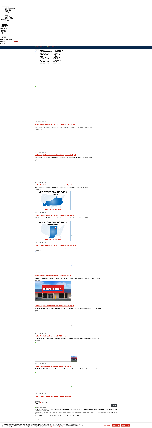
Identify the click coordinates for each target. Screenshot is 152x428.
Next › (44, 402)
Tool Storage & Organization (11, 13)
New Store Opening (9, 18)
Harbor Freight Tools (47, 415)
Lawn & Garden (8, 10)
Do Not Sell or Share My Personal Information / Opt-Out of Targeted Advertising (69, 412)
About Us (4, 19)
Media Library (5, 25)
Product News (5, 6)
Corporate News (6, 16)
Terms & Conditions (91, 412)
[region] (76, 425)
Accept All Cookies (125, 425)
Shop (3, 23)
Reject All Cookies (116, 425)
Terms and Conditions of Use (58, 426)
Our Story (7, 20)
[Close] (150, 425)
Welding (6, 15)
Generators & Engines (10, 8)
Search (1, 41)
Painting (6, 11)
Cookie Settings (107, 425)
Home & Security (8, 9)
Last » (47, 402)
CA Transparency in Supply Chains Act (104, 412)
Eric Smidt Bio (8, 21)
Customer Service (38, 412)
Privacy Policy (49, 426)
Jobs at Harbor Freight (48, 413)
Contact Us (4, 26)
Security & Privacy (47, 412)
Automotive (7, 7)
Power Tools (8, 12)
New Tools (4, 24)
